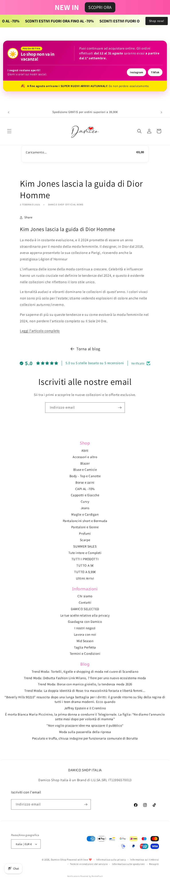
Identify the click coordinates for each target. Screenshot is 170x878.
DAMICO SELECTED (85, 609)
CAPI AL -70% (85, 489)
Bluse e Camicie (85, 469)
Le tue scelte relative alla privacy (85, 615)
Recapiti (154, 864)
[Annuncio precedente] (9, 112)
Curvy (85, 501)
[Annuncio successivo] (161, 112)
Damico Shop (58, 859)
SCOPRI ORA (100, 7)
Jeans (85, 508)
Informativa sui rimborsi (144, 859)
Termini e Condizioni (85, 653)
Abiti (85, 450)
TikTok (155, 72)
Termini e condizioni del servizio (89, 864)
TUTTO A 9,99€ (85, 572)
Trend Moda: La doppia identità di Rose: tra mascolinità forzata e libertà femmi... (84, 690)
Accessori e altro (85, 457)
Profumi (85, 533)
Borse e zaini (85, 482)
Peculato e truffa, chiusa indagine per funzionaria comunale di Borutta (85, 738)
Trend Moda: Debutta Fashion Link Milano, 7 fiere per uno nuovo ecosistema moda (85, 678)
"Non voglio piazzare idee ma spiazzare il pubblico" (85, 725)
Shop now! (156, 21)
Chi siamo (84, 596)
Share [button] (28, 217)
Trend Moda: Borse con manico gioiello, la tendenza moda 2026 (85, 684)
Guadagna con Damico (85, 621)
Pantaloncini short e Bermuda (85, 521)
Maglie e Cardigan (85, 514)
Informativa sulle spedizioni (128, 864)
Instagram (136, 72)
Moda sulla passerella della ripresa (85, 732)
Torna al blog (88, 348)
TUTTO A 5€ (85, 565)
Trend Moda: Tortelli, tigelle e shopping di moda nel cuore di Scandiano (85, 671)
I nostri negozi (85, 628)
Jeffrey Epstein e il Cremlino (85, 708)
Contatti (85, 602)
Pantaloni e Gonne (85, 527)
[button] (9, 131)
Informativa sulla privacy (111, 859)
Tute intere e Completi (84, 553)
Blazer (85, 463)
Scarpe (85, 540)
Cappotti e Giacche (85, 495)
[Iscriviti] (120, 407)
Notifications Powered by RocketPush (85, 876)
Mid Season (85, 641)
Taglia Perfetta (85, 647)
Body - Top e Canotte (85, 476)
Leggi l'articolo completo (40, 330)
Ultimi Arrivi (85, 578)
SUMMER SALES (85, 546)
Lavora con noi (85, 634)
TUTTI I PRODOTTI (85, 559)
